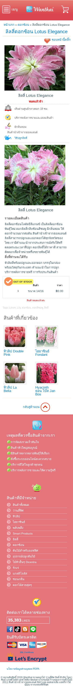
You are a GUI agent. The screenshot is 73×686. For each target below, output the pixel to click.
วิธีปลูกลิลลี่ (20, 137)
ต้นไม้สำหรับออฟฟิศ (25, 550)
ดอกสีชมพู (37, 307)
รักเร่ (16, 567)
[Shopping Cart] (65, 13)
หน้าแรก (9, 24)
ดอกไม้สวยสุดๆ (22, 585)
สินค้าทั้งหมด (21, 505)
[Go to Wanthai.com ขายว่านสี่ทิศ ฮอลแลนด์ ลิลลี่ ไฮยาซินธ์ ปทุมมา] (39, 11)
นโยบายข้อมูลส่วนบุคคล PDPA (23, 668)
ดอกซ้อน (23, 24)
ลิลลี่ (46, 307)
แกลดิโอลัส (20, 573)
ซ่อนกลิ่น (18, 579)
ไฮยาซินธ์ (19, 522)
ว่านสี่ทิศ (18, 510)
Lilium (12, 307)
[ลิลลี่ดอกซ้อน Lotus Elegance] (34, 89)
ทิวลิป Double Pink (14, 353)
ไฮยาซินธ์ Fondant (42, 353)
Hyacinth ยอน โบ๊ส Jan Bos (45, 391)
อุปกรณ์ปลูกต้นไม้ (24, 556)
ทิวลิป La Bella (10, 389)
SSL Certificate (27, 652)
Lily (19, 307)
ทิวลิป (16, 516)
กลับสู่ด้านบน (31, 407)
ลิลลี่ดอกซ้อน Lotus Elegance (36, 31)
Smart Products (23, 533)
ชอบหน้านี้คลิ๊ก (61, 39)
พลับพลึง (18, 527)
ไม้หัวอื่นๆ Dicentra (24, 562)
